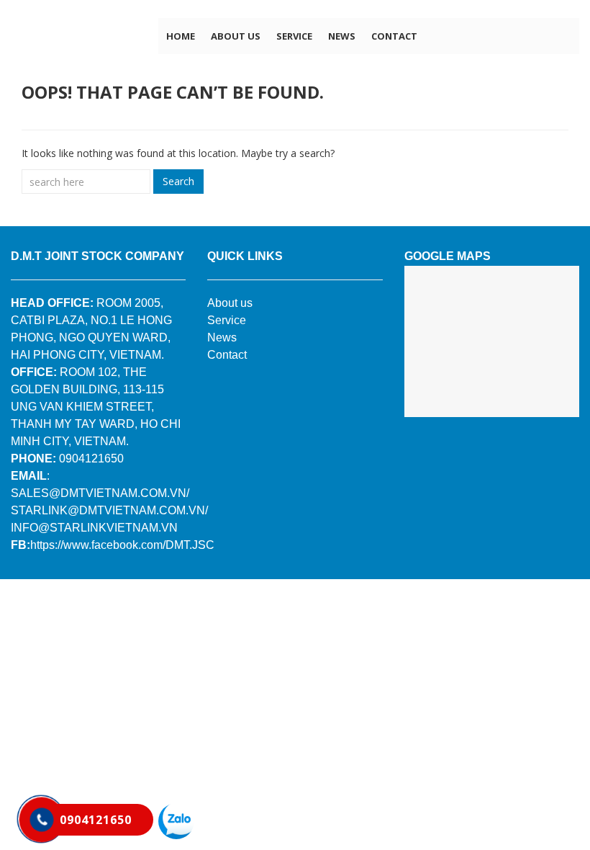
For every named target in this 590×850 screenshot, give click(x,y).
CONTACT (394, 36)
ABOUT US (235, 36)
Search (178, 181)
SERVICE (294, 36)
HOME (180, 36)
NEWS (341, 36)
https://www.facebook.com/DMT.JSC (122, 545)
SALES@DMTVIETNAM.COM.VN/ (100, 493)
